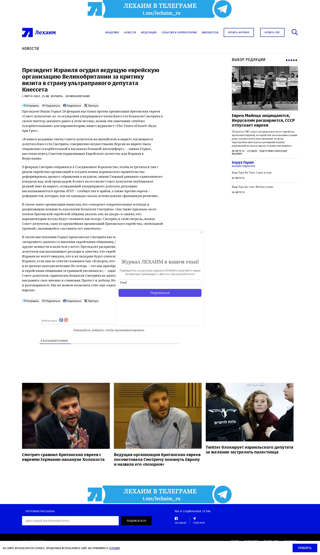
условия (114, 548)
